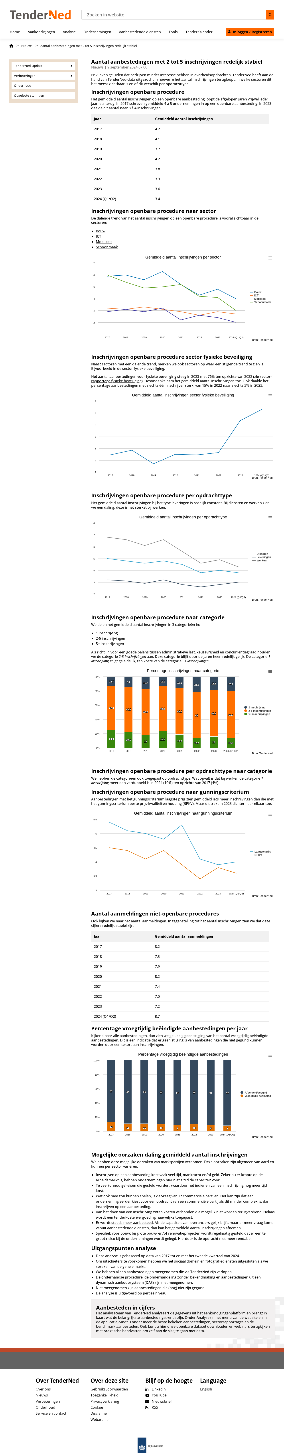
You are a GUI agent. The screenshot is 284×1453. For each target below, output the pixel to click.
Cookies (97, 1407)
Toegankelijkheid (104, 1395)
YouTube (159, 1395)
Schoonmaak (107, 247)
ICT (98, 236)
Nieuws (26, 46)
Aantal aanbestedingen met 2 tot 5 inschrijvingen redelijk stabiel (88, 46)
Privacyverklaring (105, 1401)
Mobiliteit (104, 241)
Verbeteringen (48, 1401)
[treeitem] (15, 31)
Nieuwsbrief (162, 1401)
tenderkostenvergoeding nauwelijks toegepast (153, 1217)
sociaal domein (186, 1261)
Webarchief (100, 1419)
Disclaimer (99, 1413)
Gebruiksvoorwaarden (109, 1389)
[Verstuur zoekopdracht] (270, 15)
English (206, 1389)
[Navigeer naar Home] (40, 18)
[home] (142, 1445)
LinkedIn (159, 1389)
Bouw (100, 231)
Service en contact (51, 1413)
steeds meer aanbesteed (132, 1222)
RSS (155, 1407)
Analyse (203, 1317)
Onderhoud (45, 1407)
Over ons (43, 1389)
